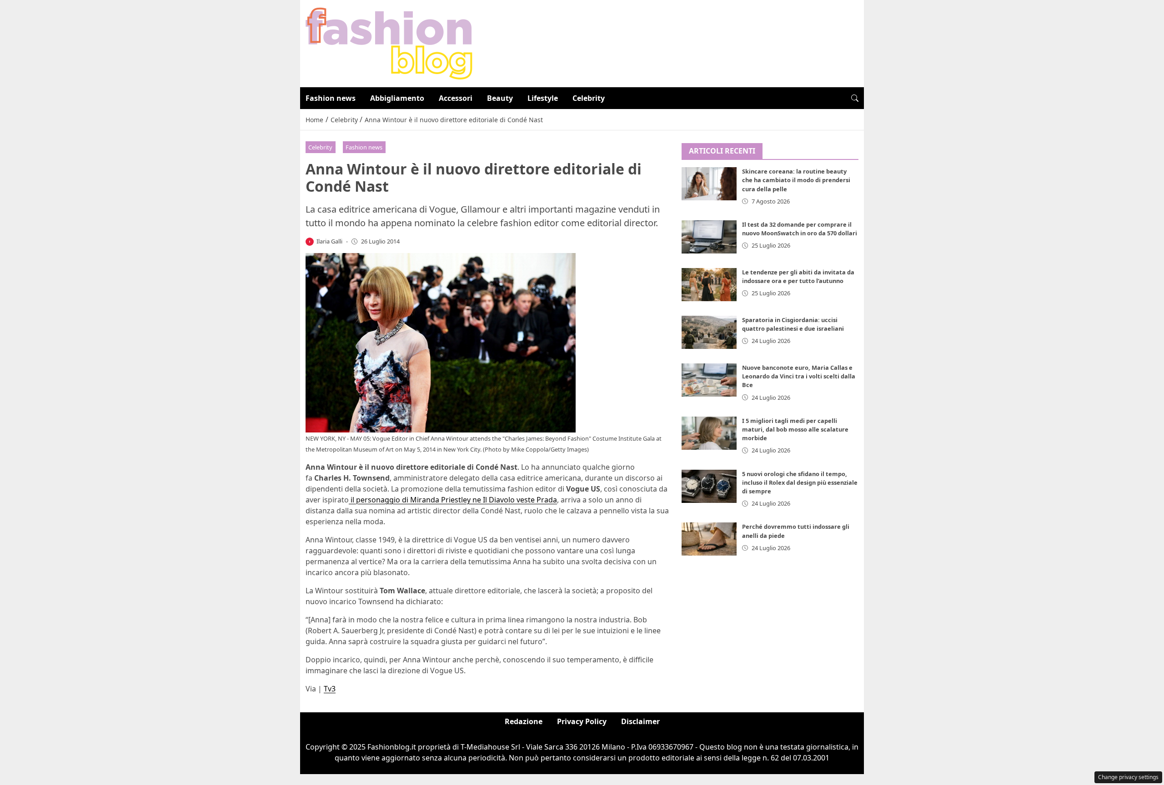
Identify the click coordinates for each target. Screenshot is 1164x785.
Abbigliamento (397, 98)
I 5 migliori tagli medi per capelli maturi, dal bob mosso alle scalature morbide (795, 429)
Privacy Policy (582, 721)
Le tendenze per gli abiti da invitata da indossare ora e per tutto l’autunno (798, 276)
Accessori (455, 98)
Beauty (500, 98)
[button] (854, 98)
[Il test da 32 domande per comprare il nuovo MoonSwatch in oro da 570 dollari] (709, 236)
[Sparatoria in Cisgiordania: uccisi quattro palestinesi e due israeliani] (709, 332)
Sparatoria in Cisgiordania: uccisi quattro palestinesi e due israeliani (793, 324)
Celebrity (588, 98)
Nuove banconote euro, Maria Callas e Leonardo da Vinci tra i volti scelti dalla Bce (798, 376)
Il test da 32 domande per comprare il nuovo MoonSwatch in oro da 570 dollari (799, 228)
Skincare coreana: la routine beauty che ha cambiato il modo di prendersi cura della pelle (796, 180)
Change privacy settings (1128, 777)
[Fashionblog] (389, 43)
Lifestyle (542, 98)
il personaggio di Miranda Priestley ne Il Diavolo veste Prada (453, 500)
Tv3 (330, 689)
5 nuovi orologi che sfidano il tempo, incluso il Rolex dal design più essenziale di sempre (800, 482)
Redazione (523, 721)
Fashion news (331, 98)
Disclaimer (640, 721)
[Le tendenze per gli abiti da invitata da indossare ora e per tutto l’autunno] (709, 284)
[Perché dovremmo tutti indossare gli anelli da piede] (709, 539)
